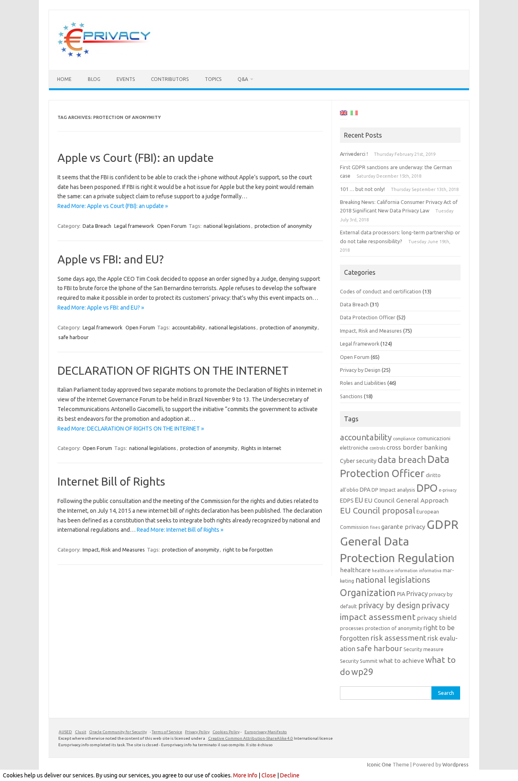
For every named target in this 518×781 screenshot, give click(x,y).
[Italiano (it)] (354, 114)
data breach (402, 460)
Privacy (417, 593)
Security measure (423, 649)
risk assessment (398, 637)
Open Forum (172, 226)
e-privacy (447, 490)
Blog (94, 79)
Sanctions (351, 396)
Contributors (170, 79)
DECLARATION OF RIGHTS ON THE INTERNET (173, 370)
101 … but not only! (362, 189)
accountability (188, 327)
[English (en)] (343, 114)
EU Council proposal (377, 510)
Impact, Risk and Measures (114, 549)
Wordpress (455, 764)
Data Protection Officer (367, 317)
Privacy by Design (360, 370)
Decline (289, 775)
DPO (426, 488)
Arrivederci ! (354, 154)
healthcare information (395, 570)
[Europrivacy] (104, 56)
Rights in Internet (261, 448)
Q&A (243, 79)
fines (375, 527)
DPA (365, 489)
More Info (245, 775)
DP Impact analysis (393, 489)
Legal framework (134, 226)
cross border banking (416, 447)
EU (359, 500)
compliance (404, 438)
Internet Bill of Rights (111, 481)
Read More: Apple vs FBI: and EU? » (100, 307)
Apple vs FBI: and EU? (110, 259)
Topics (213, 79)
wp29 (362, 672)
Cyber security (358, 461)
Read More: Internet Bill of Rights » (180, 529)
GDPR (443, 524)
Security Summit (359, 661)
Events (126, 79)
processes (352, 628)
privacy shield (436, 617)
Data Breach (97, 226)
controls (377, 448)
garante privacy (403, 526)
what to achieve (401, 660)
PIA (401, 594)
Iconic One (379, 764)
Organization (368, 592)
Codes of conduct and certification (380, 291)
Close (268, 775)
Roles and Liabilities (363, 383)
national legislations (227, 226)
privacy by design (389, 605)
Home (64, 79)
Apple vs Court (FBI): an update (135, 157)
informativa (430, 570)
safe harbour (73, 337)
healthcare (355, 570)
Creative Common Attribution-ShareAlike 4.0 (250, 738)
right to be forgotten (248, 549)
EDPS (347, 500)
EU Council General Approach (406, 500)
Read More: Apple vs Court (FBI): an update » (112, 206)
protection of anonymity (283, 226)
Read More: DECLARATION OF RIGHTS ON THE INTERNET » (130, 428)
